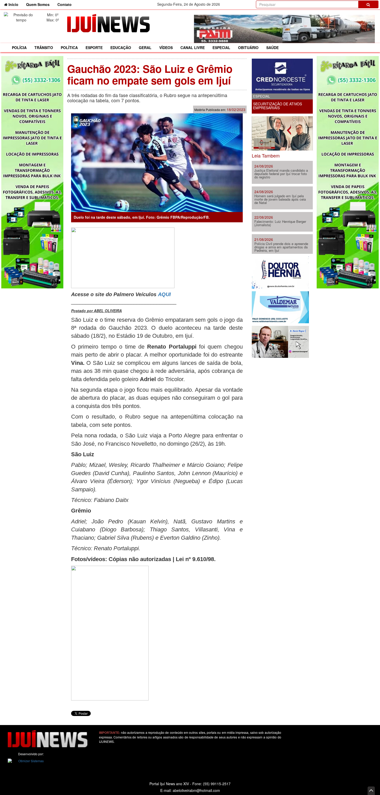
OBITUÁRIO (248, 47)
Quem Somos (38, 4)
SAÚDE (272, 47)
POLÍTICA (69, 47)
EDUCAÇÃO (120, 47)
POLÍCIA (19, 47)
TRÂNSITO (43, 47)
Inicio (14, 4)
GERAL (145, 47)
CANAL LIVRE (192, 47)
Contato (64, 4)
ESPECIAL (221, 47)
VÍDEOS (166, 47)
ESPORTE (94, 47)
